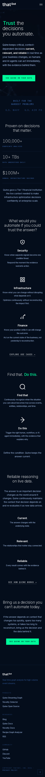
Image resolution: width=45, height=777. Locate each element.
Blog (4, 719)
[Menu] (41, 5)
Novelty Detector (10, 702)
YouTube (6, 758)
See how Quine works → (22, 582)
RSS (4, 737)
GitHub (5, 750)
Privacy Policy (10, 770)
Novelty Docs (8, 728)
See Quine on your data (19, 78)
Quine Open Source (10, 706)
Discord (5, 754)
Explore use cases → (22, 355)
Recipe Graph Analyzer (12, 732)
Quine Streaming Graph (12, 698)
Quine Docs (7, 724)
